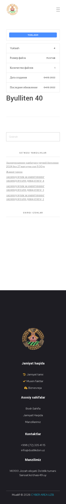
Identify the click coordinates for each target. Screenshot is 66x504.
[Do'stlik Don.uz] (12, 10)
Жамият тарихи (14, 171)
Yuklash (33, 35)
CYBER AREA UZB (42, 495)
